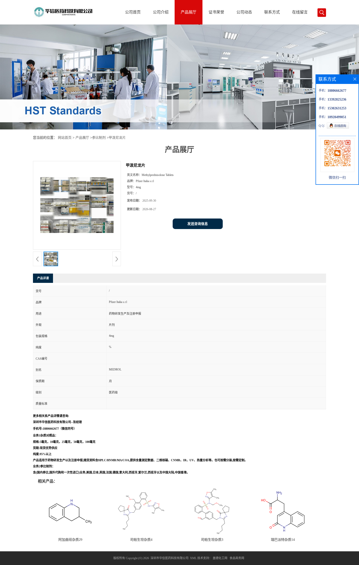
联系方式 (272, 12)
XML (193, 558)
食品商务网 (237, 558)
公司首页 (133, 12)
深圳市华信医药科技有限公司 (169, 558)
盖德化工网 (220, 558)
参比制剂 (99, 137)
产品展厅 (188, 12)
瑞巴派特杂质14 (283, 540)
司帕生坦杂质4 (141, 540)
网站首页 (65, 137)
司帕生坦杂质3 (212, 540)
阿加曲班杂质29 (70, 540)
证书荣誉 (216, 12)
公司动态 (244, 12)
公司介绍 (161, 12)
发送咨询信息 (197, 224)
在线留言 (300, 12)
